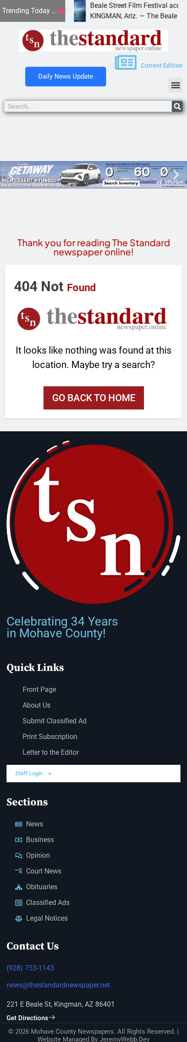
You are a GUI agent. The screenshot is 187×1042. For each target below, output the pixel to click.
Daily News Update (65, 76)
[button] (175, 85)
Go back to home (93, 397)
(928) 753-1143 (30, 968)
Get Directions (27, 1018)
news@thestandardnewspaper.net (58, 985)
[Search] (177, 106)
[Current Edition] (126, 62)
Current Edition (162, 65)
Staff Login (29, 773)
